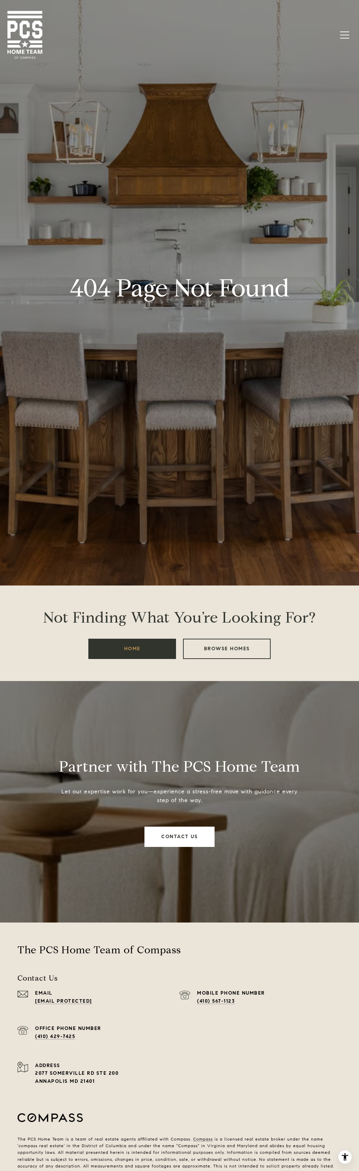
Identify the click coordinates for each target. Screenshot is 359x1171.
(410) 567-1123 (216, 1001)
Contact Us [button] (179, 837)
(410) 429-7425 (55, 1036)
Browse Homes (227, 649)
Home (132, 649)
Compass (203, 1139)
